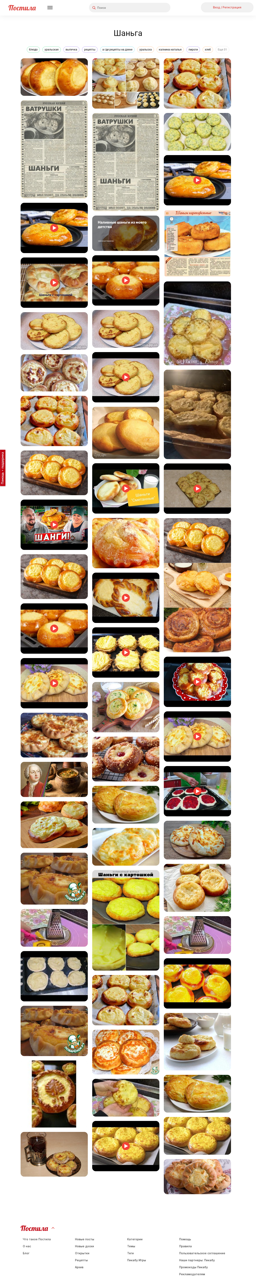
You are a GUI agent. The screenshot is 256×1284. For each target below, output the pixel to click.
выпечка (71, 49)
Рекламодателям (192, 1274)
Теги (130, 1253)
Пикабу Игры (136, 1260)
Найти (152, 7)
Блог (26, 1253)
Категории (135, 1239)
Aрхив (79, 1267)
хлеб (208, 49)
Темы (131, 1246)
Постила (22, 7)
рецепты (89, 49)
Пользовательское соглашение (202, 1253)
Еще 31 (222, 49)
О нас (27, 1246)
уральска (145, 49)
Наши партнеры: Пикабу (197, 1260)
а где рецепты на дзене (117, 49)
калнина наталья (170, 49)
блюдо (33, 49)
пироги (193, 49)
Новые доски (84, 1246)
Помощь (185, 1239)
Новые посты (84, 1239)
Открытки (82, 1253)
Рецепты (81, 1260)
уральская (52, 49)
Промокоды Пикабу (193, 1267)
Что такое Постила (37, 1239)
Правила (185, 1246)
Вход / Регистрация (227, 7)
